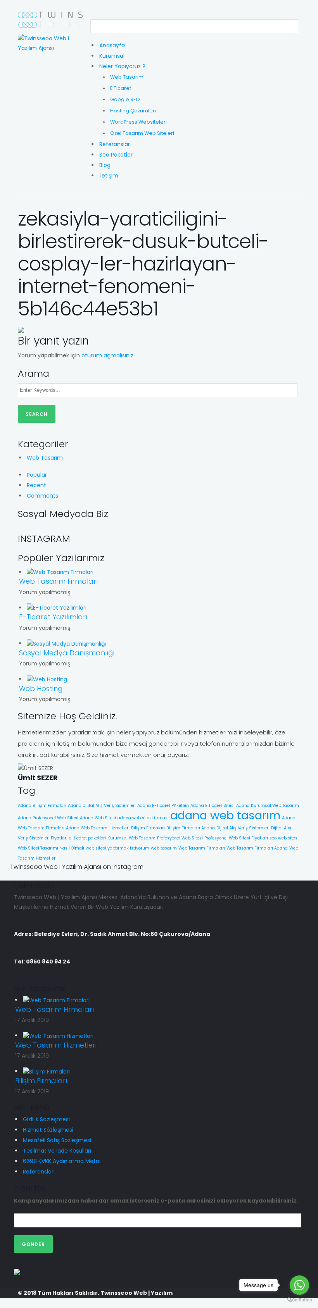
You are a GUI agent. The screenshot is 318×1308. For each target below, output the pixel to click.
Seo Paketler (116, 155)
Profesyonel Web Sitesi (180, 838)
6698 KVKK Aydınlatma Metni (61, 1161)
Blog (105, 165)
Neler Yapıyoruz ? (122, 66)
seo (273, 838)
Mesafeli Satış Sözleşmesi (57, 1140)
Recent (36, 485)
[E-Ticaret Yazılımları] (56, 608)
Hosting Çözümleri (133, 110)
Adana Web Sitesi (98, 818)
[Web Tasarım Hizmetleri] (58, 1035)
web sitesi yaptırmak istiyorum (117, 848)
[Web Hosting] (47, 679)
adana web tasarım (225, 815)
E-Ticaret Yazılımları (53, 617)
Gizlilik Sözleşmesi (46, 1119)
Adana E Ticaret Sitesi (212, 805)
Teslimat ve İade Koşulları (57, 1151)
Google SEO (125, 99)
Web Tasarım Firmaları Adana (257, 848)
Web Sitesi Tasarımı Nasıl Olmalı (51, 848)
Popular (37, 475)
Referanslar (114, 144)
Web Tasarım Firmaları (58, 581)
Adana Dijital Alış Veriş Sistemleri (102, 805)
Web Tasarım (126, 77)
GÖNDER (33, 1244)
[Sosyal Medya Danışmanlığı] (66, 643)
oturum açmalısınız (107, 355)
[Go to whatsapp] (299, 1285)
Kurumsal (111, 56)
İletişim (108, 175)
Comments (42, 496)
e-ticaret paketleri (87, 838)
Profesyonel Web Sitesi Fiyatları (236, 838)
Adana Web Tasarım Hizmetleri (98, 828)
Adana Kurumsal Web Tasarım (267, 805)
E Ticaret (120, 88)
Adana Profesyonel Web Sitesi (48, 818)
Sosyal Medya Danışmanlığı (66, 653)
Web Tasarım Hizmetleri (56, 1045)
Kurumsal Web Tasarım (131, 838)
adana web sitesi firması (143, 818)
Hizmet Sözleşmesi (48, 1130)
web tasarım (164, 848)
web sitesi (288, 838)
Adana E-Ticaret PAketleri (163, 805)
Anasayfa (112, 45)
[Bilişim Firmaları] (46, 1071)
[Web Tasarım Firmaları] (60, 572)
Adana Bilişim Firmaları (42, 805)
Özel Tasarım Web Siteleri (142, 133)
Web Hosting (41, 688)
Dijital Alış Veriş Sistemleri (243, 828)
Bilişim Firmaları (148, 828)
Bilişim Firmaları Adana (190, 828)
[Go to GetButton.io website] (299, 1300)
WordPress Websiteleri (138, 122)
